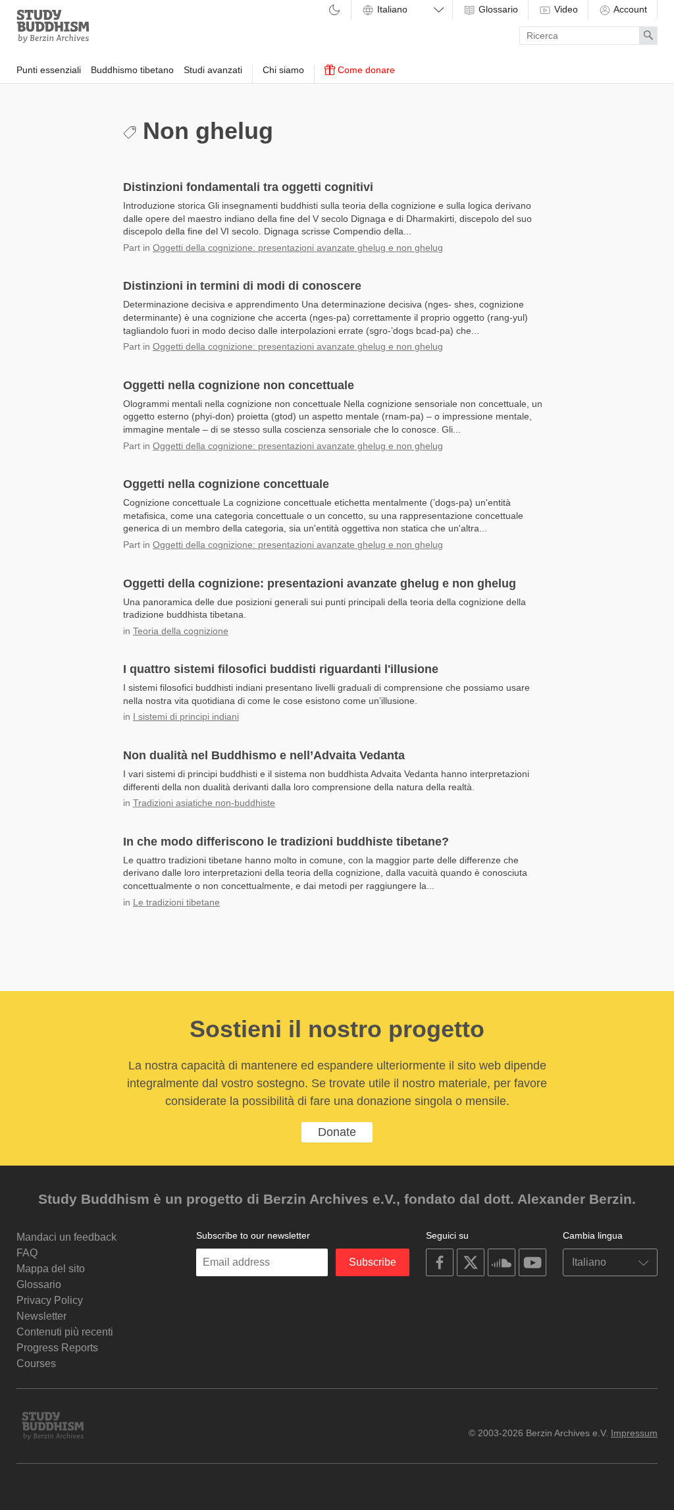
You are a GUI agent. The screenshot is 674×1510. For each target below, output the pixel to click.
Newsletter (41, 1316)
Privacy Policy (49, 1300)
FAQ (27, 1252)
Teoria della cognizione (180, 631)
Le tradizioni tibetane (176, 902)
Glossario (497, 9)
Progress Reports (57, 1347)
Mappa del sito (50, 1268)
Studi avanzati (213, 70)
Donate (337, 1132)
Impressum (634, 1433)
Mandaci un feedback (66, 1237)
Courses (36, 1363)
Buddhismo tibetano (132, 70)
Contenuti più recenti (64, 1331)
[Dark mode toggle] (334, 11)
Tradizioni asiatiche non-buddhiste (204, 802)
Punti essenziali (48, 70)
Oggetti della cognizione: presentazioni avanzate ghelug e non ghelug (298, 247)
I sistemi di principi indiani (186, 716)
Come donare (365, 70)
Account (629, 9)
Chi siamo (283, 70)
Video (565, 9)
